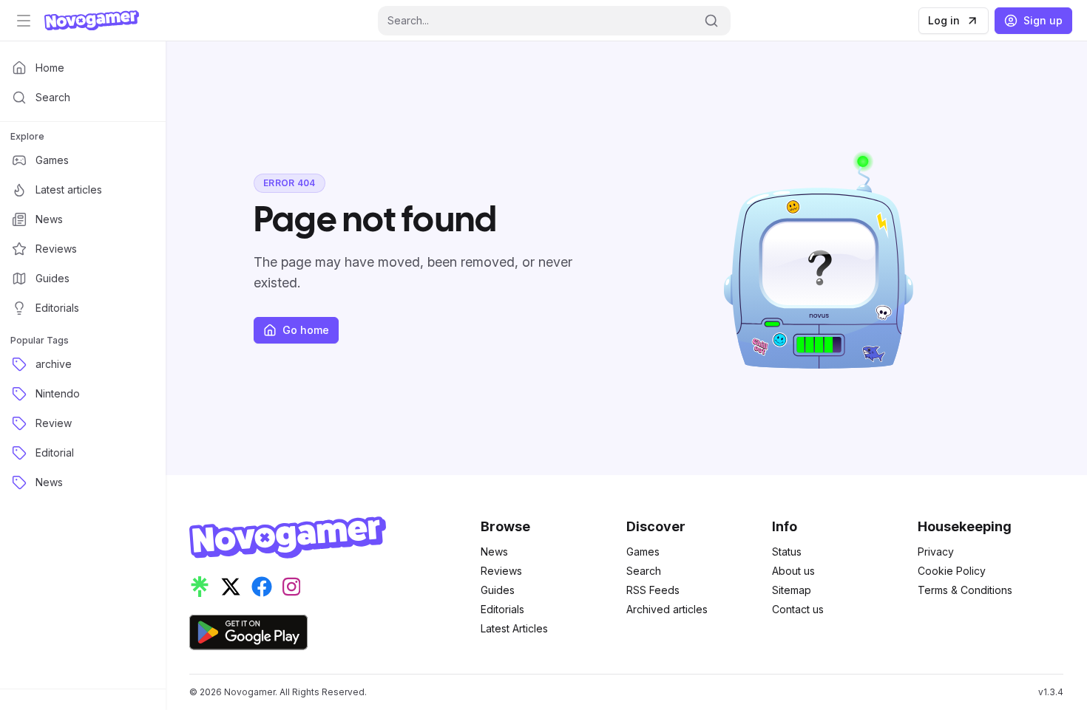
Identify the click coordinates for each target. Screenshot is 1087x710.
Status (787, 551)
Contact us (798, 609)
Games (643, 551)
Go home (305, 330)
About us (793, 570)
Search (643, 570)
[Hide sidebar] (24, 21)
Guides (498, 590)
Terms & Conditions (965, 590)
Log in (944, 20)
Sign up (1043, 20)
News (494, 551)
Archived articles (667, 609)
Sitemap (791, 590)
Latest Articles (514, 628)
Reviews (501, 570)
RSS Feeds (653, 590)
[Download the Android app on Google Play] (248, 632)
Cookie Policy (952, 570)
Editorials (502, 609)
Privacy (936, 551)
